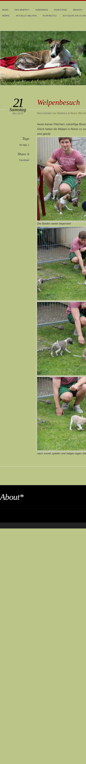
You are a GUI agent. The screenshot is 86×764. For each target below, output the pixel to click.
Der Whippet (22, 10)
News (5, 10)
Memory (77, 10)
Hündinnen (41, 10)
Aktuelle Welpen (26, 16)
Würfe (6, 16)
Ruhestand (60, 10)
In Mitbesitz (50, 16)
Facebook (24, 160)
